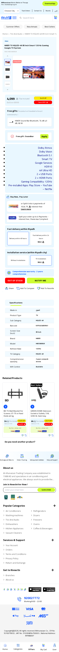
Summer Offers (13, 26)
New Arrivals (32, 26)
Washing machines (14, 515)
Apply (44, 136)
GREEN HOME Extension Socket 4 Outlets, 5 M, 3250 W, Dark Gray (41, 413)
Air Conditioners (13, 511)
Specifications (15, 302)
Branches (10, 575)
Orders (9, 549)
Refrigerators (39, 511)
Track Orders (26, 11)
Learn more (26, 209)
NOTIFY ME (40, 281)
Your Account (12, 545)
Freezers (37, 519)
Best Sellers (50, 26)
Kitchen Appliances (14, 528)
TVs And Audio (16, 34)
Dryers (36, 515)
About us (10, 579)
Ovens (36, 524)
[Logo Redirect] (6, 17)
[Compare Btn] (26, 435)
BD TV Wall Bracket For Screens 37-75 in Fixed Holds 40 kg (13, 413)
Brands (48, 11)
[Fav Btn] (22, 435)
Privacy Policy (12, 558)
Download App (50, 3)
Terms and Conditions (16, 554)
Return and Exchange (15, 562)
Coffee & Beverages (43, 528)
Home (5, 34)
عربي (56, 11)
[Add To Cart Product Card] (5, 406)
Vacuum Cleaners (14, 532)
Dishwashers (12, 524)
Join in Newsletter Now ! (15, 484)
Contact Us (38, 11)
